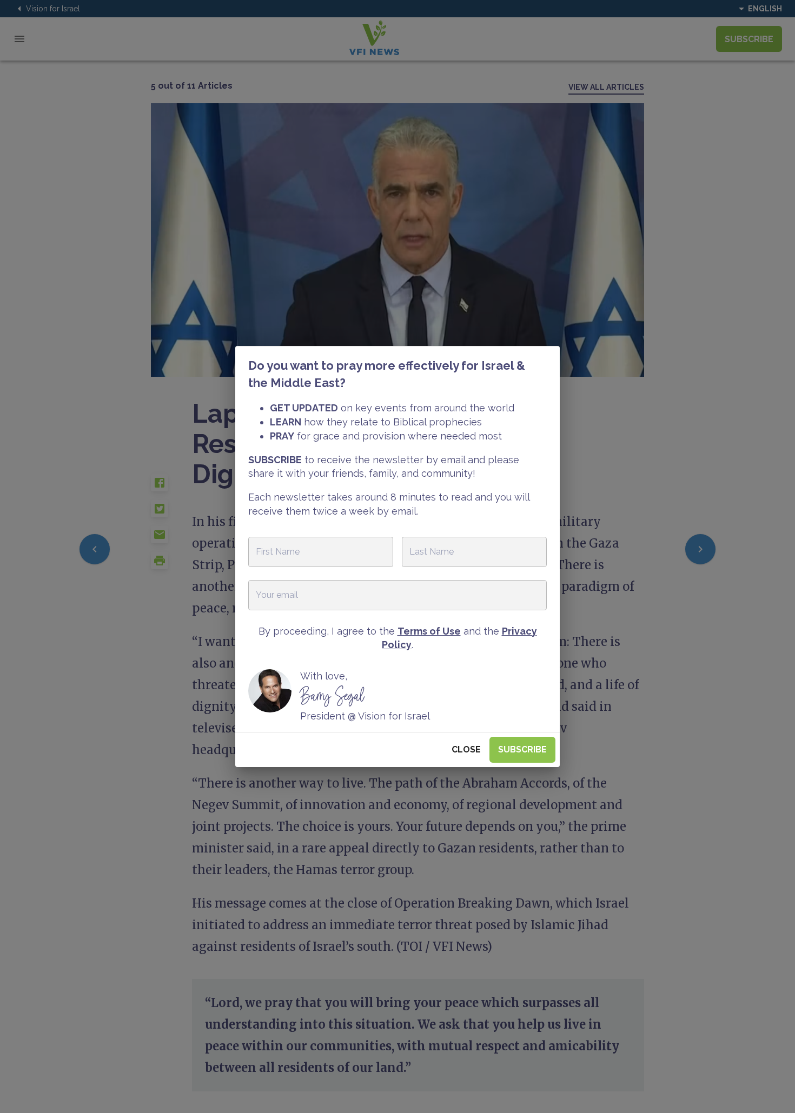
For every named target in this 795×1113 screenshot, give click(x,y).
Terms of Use (429, 631)
